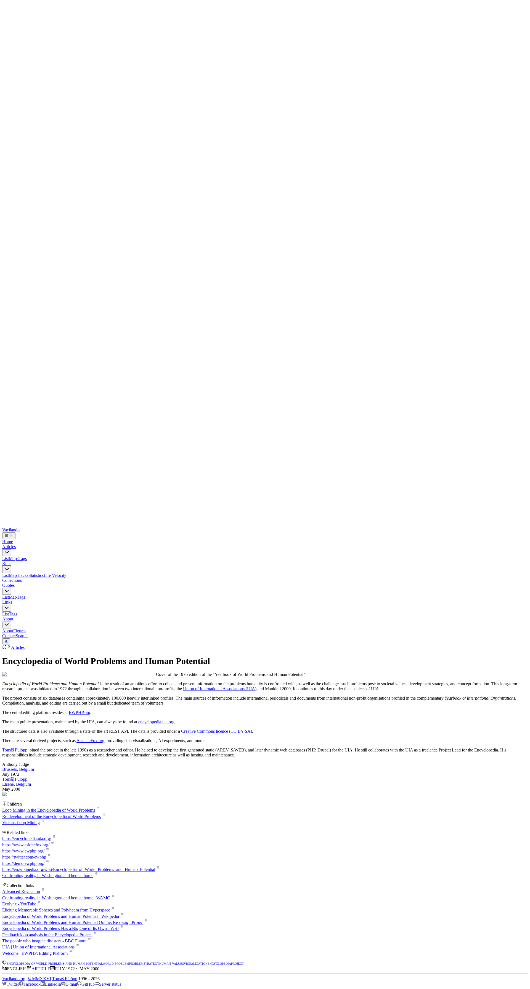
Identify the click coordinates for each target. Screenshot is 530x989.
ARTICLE (40, 968)
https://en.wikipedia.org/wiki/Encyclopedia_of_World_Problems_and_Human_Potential (78, 869)
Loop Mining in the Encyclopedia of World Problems (48, 810)
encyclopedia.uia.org (156, 721)
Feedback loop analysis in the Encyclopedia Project (47, 934)
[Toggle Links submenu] (6, 608)
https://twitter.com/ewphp (24, 857)
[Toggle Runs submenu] (6, 569)
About (7, 619)
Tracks (22, 575)
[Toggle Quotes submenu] (6, 591)
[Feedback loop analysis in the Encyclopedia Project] (94, 934)
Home (7, 541)
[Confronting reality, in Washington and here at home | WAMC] (113, 897)
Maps (13, 558)
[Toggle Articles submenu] (6, 552)
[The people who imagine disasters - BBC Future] (89, 941)
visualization (196, 963)
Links (7, 602)
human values (171, 963)
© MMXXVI (39, 978)
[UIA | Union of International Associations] (77, 947)
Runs (6, 563)
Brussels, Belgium (18, 769)
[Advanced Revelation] (43, 891)
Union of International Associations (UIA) (219, 688)
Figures (19, 630)
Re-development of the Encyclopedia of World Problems (51, 816)
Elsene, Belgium (16, 784)
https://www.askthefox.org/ (25, 845)
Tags (22, 558)
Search (22, 635)
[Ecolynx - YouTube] (39, 904)
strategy (151, 963)
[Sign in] (6, 641)
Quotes (8, 585)
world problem (116, 963)
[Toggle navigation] (8, 535)
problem (136, 963)
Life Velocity (55, 575)
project (237, 963)
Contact (9, 635)
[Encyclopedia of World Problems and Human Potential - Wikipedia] (122, 916)
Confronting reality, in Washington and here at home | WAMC (56, 897)
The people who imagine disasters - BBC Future (44, 941)
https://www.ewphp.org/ (23, 851)
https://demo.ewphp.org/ (23, 863)
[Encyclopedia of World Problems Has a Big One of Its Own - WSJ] (121, 928)
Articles (9, 546)
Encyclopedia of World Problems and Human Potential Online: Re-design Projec (72, 922)
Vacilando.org (14, 978)
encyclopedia (219, 963)
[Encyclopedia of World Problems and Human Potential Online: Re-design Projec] (145, 922)
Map (13, 575)
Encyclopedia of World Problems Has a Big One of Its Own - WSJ (60, 928)
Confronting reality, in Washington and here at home (47, 875)
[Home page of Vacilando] (4, 647)
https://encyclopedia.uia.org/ (26, 838)
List (5, 558)
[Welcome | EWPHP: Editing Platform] (70, 953)
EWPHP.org (79, 712)
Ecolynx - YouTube (19, 904)
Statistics (36, 575)
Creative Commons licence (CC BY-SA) (216, 731)
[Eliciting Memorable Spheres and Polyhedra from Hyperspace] (113, 910)
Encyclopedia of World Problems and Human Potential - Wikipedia (60, 916)
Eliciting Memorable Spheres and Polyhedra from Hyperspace (56, 910)
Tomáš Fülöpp (14, 750)
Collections (12, 580)
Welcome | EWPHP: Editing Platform (35, 953)
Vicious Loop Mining (21, 822)
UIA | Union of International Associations (38, 947)
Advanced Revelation (21, 891)
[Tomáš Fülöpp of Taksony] (23, 794)
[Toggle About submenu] (6, 625)
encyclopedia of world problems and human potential (55, 963)
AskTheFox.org (90, 740)
